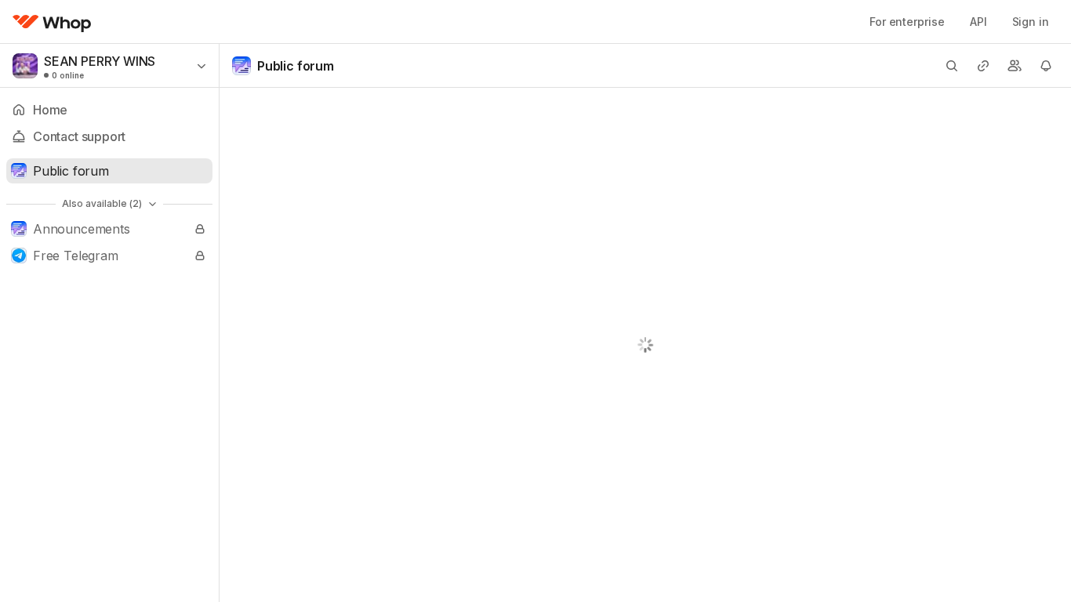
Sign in (1030, 21)
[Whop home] (52, 22)
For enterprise (907, 21)
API (978, 21)
